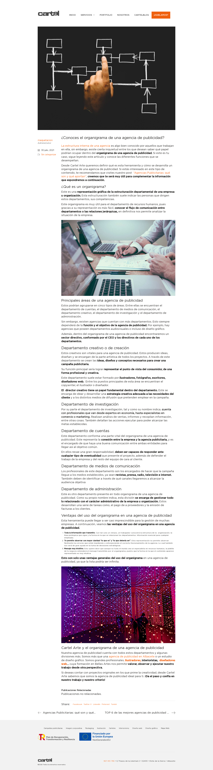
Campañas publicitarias (53, 728)
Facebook (77, 704)
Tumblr (114, 704)
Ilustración (101, 728)
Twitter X (88, 704)
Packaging (89, 728)
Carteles (112, 728)
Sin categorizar (48, 155)
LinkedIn (96, 704)
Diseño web (137, 728)
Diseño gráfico (151, 728)
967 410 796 (109, 761)
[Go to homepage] (48, 13)
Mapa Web (165, 728)
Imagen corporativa (74, 728)
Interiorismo (124, 728)
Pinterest (106, 704)
